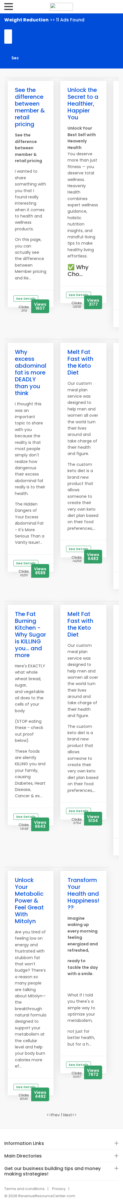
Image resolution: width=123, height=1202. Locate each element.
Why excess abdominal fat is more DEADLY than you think (30, 372)
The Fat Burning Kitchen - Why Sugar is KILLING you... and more (30, 634)
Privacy (59, 1188)
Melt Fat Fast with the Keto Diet (80, 362)
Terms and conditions (24, 1188)
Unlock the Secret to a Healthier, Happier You (83, 103)
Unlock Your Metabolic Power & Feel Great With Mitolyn (29, 900)
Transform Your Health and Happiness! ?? (83, 893)
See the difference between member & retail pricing (30, 107)
